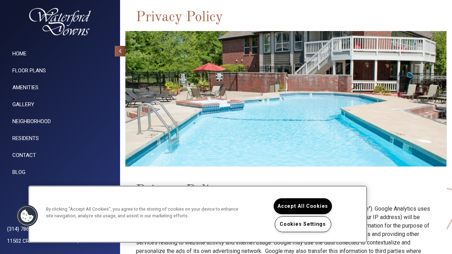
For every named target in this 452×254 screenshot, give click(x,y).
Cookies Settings (303, 224)
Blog (18, 172)
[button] (27, 216)
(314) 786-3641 (24, 229)
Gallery (23, 104)
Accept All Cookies (303, 206)
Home (19, 53)
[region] (197, 214)
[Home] (60, 21)
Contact (24, 155)
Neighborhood (31, 121)
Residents (25, 138)
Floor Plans (29, 70)
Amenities (25, 87)
